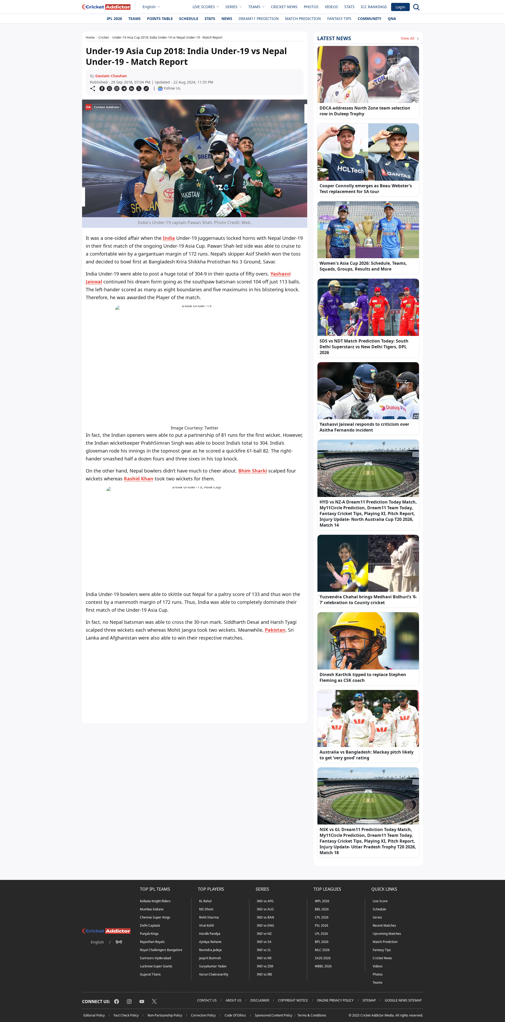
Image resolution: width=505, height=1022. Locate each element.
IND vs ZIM (265, 966)
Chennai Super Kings (155, 917)
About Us (233, 1000)
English (149, 6)
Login (400, 6)
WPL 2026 (322, 901)
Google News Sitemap (403, 1000)
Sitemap (369, 1000)
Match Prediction (303, 18)
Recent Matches (384, 925)
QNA (392, 18)
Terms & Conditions (311, 1015)
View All (408, 38)
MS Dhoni (206, 909)
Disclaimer (259, 1000)
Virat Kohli (206, 925)
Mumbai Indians (152, 909)
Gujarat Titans (150, 974)
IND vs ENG (265, 925)
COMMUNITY (369, 18)
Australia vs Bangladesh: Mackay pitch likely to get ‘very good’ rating (366, 755)
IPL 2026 (114, 18)
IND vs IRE (264, 974)
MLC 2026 (322, 950)
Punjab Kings (149, 933)
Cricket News (284, 6)
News (226, 18)
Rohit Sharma (209, 917)
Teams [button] (254, 6)
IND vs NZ (264, 933)
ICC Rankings (374, 6)
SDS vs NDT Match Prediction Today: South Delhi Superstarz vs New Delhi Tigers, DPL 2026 (364, 346)
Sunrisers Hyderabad (155, 958)
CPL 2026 (322, 917)
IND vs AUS (265, 909)
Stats (349, 6)
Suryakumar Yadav (212, 966)
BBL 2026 (322, 909)
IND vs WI (264, 958)
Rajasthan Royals (152, 942)
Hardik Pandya (209, 933)
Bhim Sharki (252, 471)
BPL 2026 (322, 942)
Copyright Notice (293, 1000)
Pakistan (275, 630)
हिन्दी (119, 942)
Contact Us (207, 1000)
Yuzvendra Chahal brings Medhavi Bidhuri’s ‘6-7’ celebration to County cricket (368, 599)
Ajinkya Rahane (210, 942)
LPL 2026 (321, 933)
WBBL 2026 (323, 966)
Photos (311, 6)
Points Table (160, 18)
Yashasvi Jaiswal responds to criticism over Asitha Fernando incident (364, 427)
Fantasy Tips (339, 18)
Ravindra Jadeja (210, 950)
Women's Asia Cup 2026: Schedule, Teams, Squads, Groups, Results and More (363, 266)
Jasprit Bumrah (210, 958)
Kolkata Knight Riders (155, 901)
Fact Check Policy (126, 1015)
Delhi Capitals (150, 925)
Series (377, 917)
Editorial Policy (94, 1015)
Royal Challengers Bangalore (161, 950)
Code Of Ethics (235, 1015)
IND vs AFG (265, 901)
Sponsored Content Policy (273, 1015)
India (169, 238)
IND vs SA (264, 942)
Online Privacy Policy (335, 1000)
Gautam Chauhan (111, 75)
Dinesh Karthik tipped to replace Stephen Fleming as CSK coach (363, 677)
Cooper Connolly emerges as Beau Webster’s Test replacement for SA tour (366, 188)
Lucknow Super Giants (156, 966)
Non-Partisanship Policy (165, 1015)
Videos (331, 6)
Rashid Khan (138, 478)
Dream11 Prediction (259, 18)
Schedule (188, 18)
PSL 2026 (321, 925)
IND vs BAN (265, 917)
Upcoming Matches (387, 933)
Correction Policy (203, 1015)
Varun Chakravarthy (213, 974)
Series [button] (231, 6)
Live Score (380, 901)
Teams (134, 18)
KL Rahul (205, 901)
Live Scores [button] (204, 6)
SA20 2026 (323, 958)
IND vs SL (264, 950)
